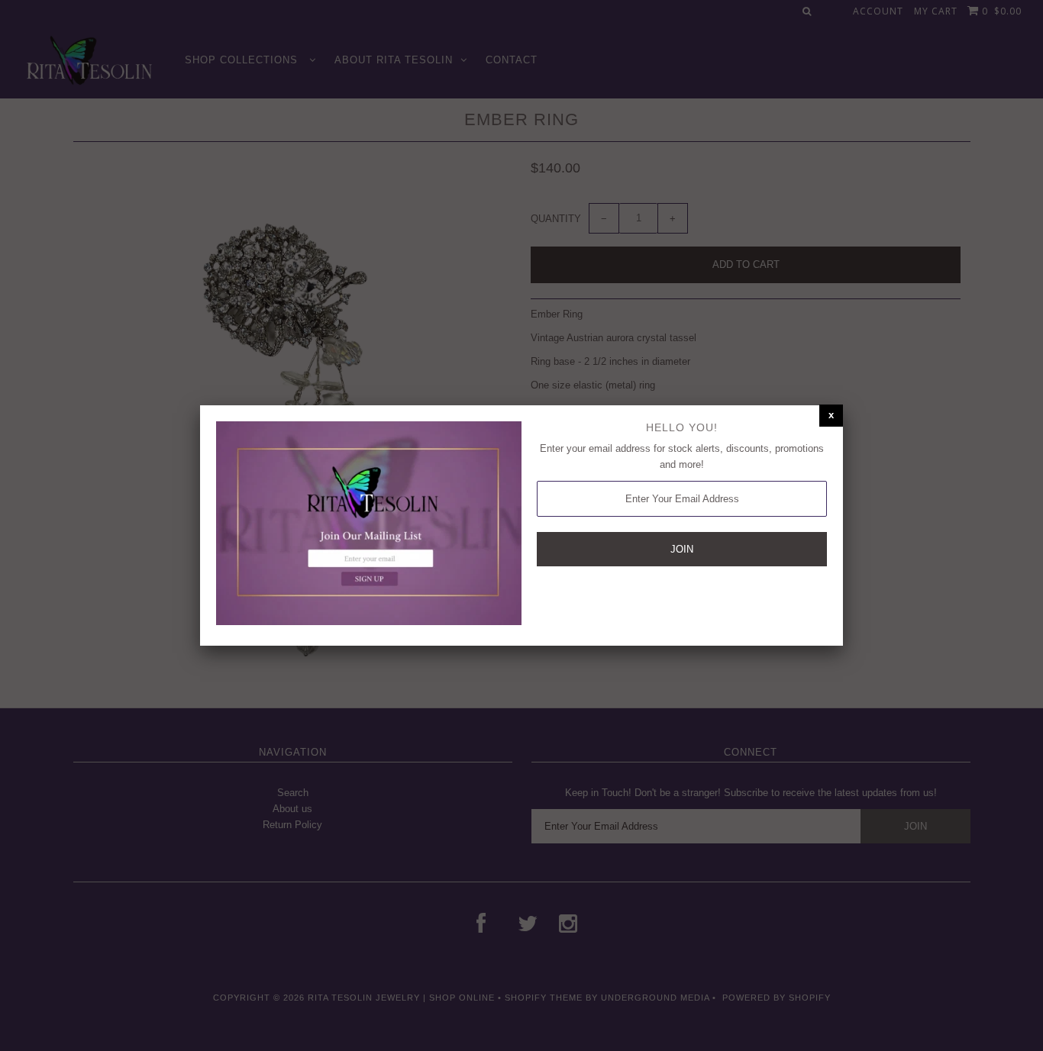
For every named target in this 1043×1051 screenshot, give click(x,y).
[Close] (831, 416)
